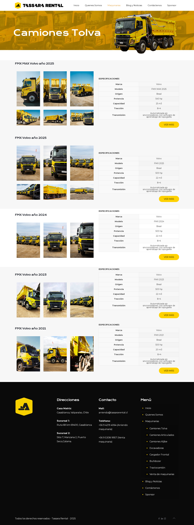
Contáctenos (152, 488)
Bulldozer (155, 461)
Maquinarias (152, 421)
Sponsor (150, 494)
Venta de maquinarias (162, 474)
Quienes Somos (154, 414)
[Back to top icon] (174, 518)
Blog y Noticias (153, 481)
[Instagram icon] (165, 518)
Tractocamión (157, 467)
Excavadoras (157, 448)
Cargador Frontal (159, 454)
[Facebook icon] (159, 518)
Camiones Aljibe (158, 441)
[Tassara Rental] (39, 5)
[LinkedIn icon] (162, 518)
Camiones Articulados (162, 435)
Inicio (148, 408)
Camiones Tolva (158, 428)
